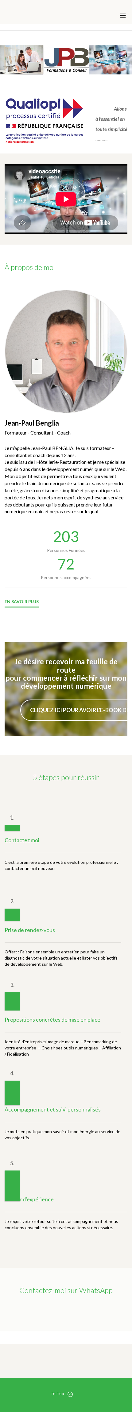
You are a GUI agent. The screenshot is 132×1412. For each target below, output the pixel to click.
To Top (57, 1393)
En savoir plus (22, 601)
